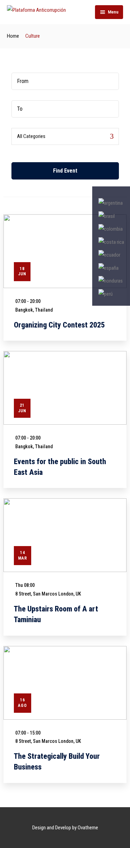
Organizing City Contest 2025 (59, 325)
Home (13, 36)
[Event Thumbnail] (65, 251)
